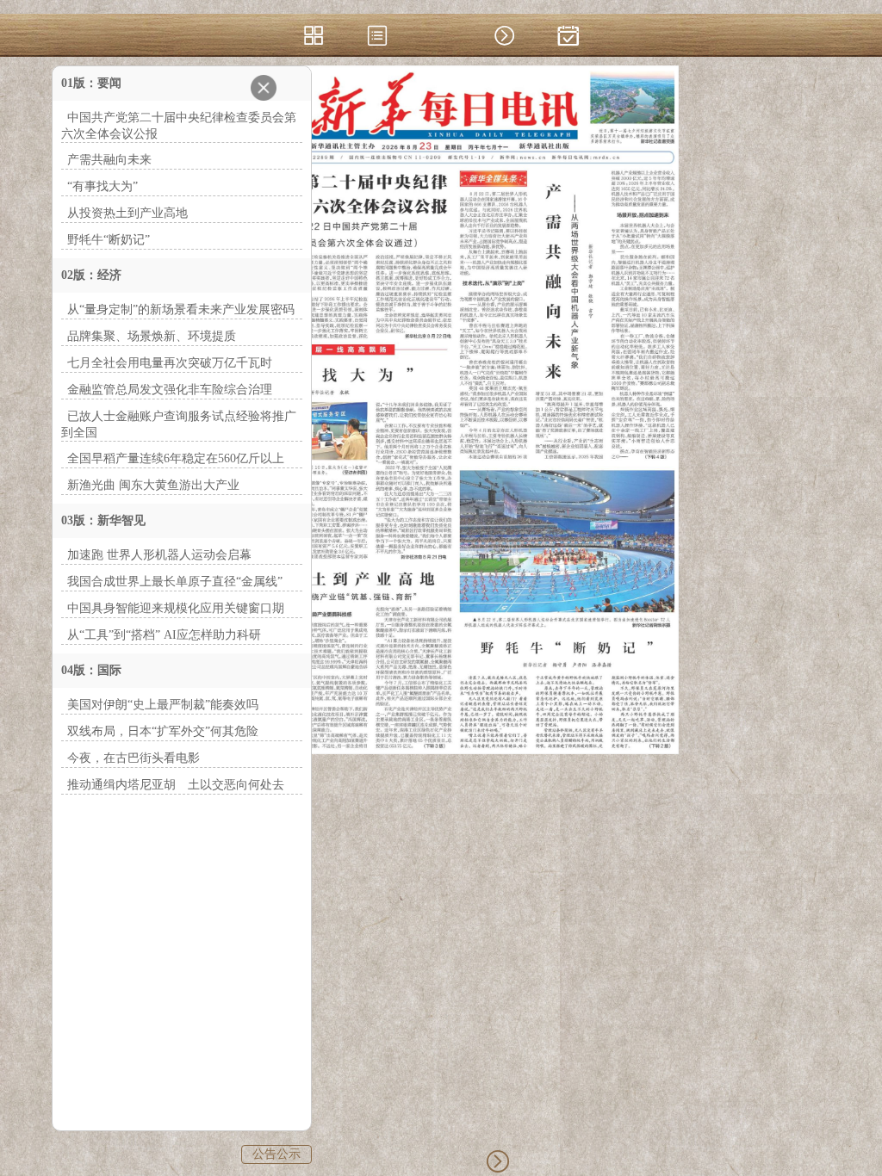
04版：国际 (91, 670)
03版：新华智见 (103, 520)
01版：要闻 (91, 83)
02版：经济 (91, 275)
